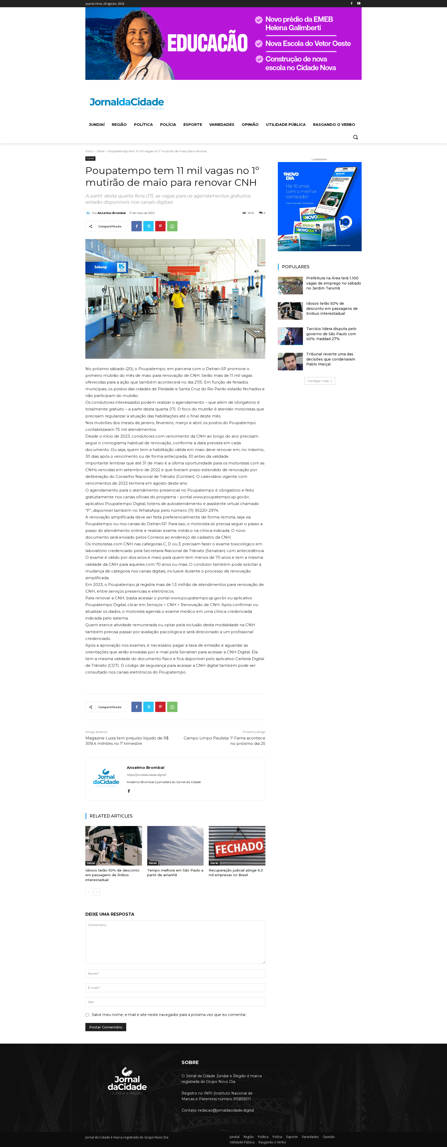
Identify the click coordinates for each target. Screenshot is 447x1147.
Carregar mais (318, 381)
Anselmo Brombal (112, 213)
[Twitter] (148, 226)
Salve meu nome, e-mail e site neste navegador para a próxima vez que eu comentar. (169, 1014)
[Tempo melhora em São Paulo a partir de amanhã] (175, 846)
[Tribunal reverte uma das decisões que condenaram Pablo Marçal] (290, 361)
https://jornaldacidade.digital (146, 775)
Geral (100, 151)
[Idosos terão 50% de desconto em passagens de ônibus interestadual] (113, 846)
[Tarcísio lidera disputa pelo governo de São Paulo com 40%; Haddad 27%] (290, 336)
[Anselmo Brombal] (88, 213)
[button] (355, 137)
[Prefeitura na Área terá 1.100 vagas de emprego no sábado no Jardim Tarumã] (290, 285)
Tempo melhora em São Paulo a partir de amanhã (175, 872)
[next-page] (97, 892)
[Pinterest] (160, 226)
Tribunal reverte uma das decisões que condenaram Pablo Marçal (330, 359)
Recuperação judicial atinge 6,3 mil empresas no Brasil (236, 872)
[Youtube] (359, 4)
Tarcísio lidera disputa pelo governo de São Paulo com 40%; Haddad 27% (331, 333)
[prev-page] (88, 892)
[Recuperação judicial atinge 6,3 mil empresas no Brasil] (237, 846)
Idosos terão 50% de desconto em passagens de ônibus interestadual (112, 875)
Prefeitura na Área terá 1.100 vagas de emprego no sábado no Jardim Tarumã (333, 283)
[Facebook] (351, 4)
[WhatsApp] (172, 226)
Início (89, 151)
